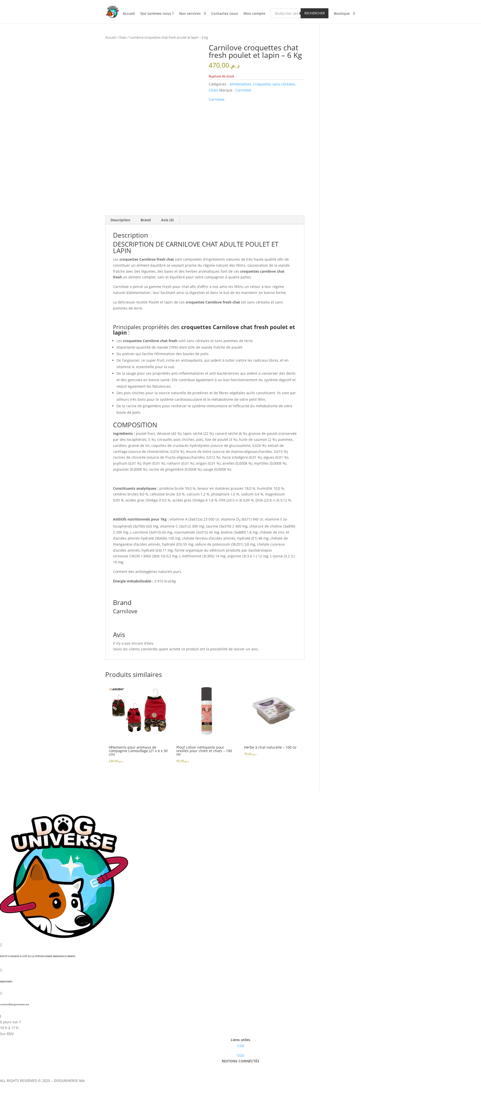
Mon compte (254, 14)
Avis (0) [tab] (167, 220)
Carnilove (243, 90)
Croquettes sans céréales (274, 84)
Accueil (129, 14)
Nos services (190, 14)
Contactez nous (224, 14)
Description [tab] (120, 220)
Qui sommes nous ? (157, 14)
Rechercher (314, 13)
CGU (240, 1055)
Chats (122, 37)
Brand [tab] (146, 220)
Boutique (342, 14)
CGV (240, 1045)
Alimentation (240, 84)
